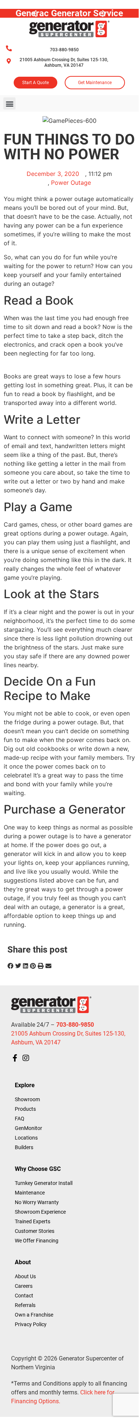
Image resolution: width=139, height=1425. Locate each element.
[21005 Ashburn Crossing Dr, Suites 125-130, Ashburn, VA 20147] (8, 61)
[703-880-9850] (9, 48)
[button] (34, 13)
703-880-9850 (64, 49)
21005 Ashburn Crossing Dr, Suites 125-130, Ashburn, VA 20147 (64, 62)
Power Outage (71, 182)
